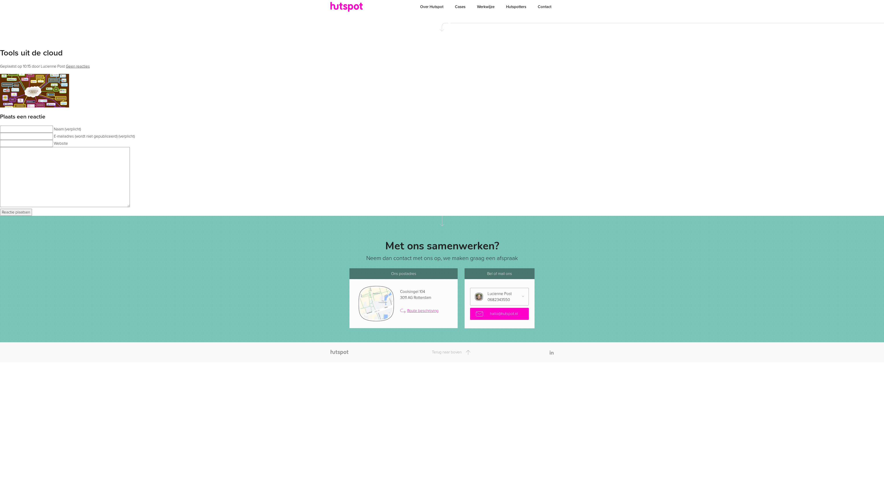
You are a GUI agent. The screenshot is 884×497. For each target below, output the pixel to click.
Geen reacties (78, 66)
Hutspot (355, 7)
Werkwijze (485, 7)
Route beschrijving (423, 311)
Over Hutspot (431, 7)
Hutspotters (516, 7)
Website (61, 143)
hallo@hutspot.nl (503, 314)
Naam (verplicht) (67, 129)
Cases (460, 7)
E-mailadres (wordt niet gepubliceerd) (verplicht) (94, 136)
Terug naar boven (447, 352)
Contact (544, 7)
